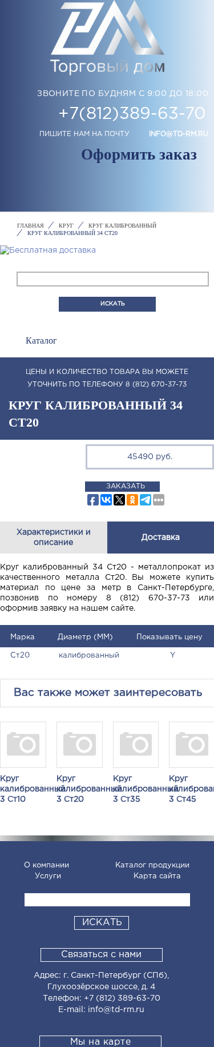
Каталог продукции (152, 865)
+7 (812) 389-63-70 (122, 998)
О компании (46, 865)
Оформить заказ (139, 154)
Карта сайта (157, 876)
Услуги (48, 876)
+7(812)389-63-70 (132, 114)
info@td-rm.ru (178, 134)
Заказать (125, 486)
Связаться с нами (101, 954)
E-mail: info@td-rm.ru (101, 1009)
